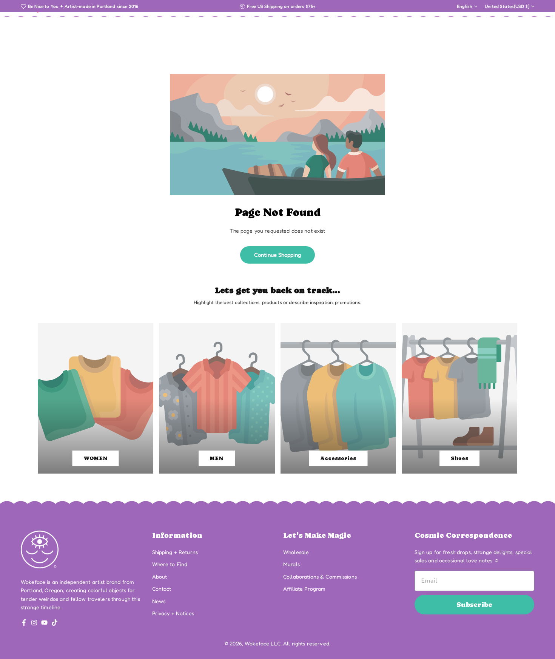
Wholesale (296, 552)
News (159, 601)
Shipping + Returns (175, 552)
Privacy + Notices (173, 613)
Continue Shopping (277, 254)
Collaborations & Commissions (320, 576)
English (464, 6)
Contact (161, 588)
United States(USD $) (507, 6)
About (159, 576)
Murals (291, 564)
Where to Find (170, 564)
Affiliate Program (304, 588)
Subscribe (474, 604)
